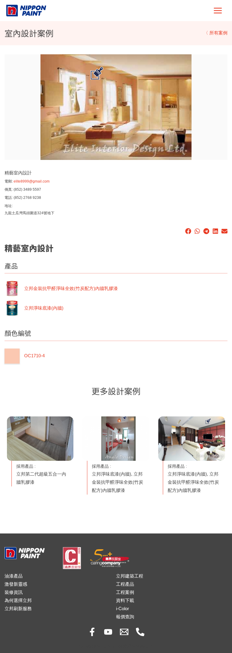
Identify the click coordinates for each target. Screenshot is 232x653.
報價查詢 (125, 616)
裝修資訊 (14, 592)
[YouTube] (108, 632)
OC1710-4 (34, 355)
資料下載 (125, 600)
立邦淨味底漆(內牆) (43, 308)
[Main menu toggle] (218, 10)
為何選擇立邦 (18, 600)
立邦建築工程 (129, 576)
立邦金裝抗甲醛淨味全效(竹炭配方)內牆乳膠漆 (71, 288)
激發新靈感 (16, 584)
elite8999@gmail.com (32, 181)
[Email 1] (124, 632)
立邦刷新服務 (18, 608)
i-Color (122, 608)
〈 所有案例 (215, 32)
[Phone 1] (140, 632)
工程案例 (125, 592)
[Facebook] (92, 632)
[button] (188, 231)
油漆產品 (14, 576)
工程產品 (125, 584)
